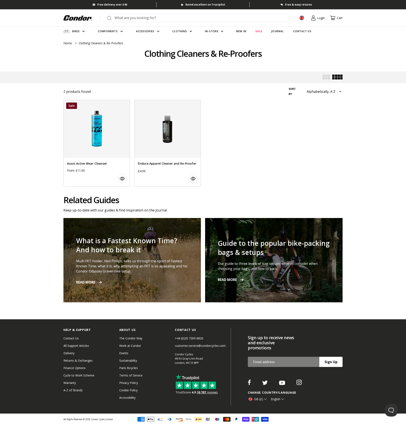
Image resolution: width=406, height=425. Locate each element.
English (275, 399)
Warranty (69, 383)
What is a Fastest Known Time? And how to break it (126, 245)
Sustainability (128, 360)
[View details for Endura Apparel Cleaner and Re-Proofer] (167, 143)
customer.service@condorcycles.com (200, 346)
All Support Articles (76, 346)
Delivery (68, 353)
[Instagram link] (299, 383)
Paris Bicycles (128, 368)
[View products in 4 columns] (337, 77)
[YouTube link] (282, 383)
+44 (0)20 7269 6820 (189, 338)
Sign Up (331, 362)
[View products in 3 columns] (326, 77)
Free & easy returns (298, 4)
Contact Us (71, 338)
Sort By (292, 91)
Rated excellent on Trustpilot (205, 4)
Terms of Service (131, 375)
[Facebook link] (250, 383)
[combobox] (199, 18)
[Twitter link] (265, 383)
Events (123, 353)
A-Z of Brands (73, 390)
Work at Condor (130, 346)
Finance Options (74, 368)
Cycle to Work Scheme (78, 375)
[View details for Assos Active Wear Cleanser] (97, 143)
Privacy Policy (128, 383)
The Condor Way (130, 338)
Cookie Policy (128, 390)
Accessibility (127, 398)
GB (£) (258, 399)
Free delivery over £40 (112, 4)
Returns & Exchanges (78, 360)
